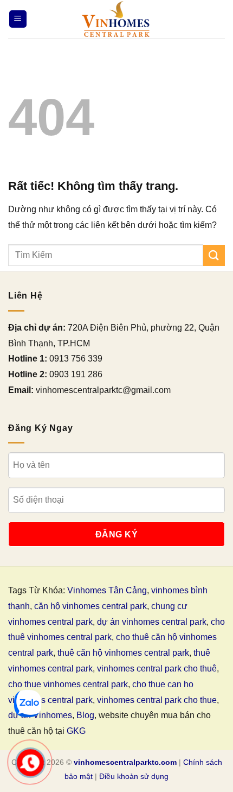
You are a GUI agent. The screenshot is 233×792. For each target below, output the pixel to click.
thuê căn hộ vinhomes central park (123, 652)
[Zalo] (27, 703)
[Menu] (18, 19)
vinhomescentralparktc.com (125, 762)
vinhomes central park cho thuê (157, 668)
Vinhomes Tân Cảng (107, 590)
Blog (85, 715)
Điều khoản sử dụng (134, 776)
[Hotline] (31, 763)
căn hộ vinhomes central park (90, 606)
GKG (76, 731)
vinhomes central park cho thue (157, 700)
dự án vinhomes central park (151, 621)
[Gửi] (214, 255)
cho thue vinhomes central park (68, 684)
